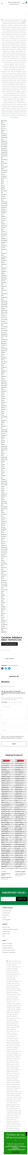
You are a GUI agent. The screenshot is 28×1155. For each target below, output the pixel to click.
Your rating (4, 702)
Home (3, 10)
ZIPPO (4, 871)
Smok (7, 10)
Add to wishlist (10, 658)
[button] (25, 3)
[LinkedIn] (9, 668)
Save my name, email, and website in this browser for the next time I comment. (12, 737)
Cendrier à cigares (20, 871)
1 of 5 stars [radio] (9, 702)
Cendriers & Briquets (16, 10)
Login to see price (10, 644)
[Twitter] (6, 668)
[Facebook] (2, 668)
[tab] (14, 676)
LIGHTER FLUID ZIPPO (5, 874)
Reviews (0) (14, 676)
